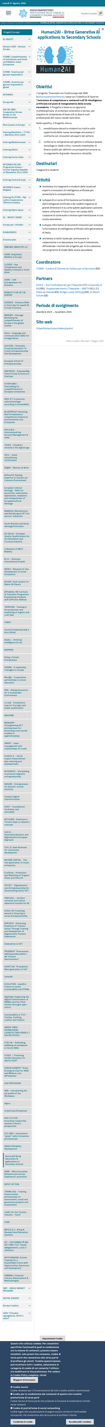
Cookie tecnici (20, 1387)
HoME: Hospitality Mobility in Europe (13, 256)
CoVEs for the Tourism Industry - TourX (15, 1213)
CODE (7, 1222)
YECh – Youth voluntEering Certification (10, 457)
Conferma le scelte (23, 1422)
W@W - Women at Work (16, 467)
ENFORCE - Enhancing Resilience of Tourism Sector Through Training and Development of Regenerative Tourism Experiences (16, 930)
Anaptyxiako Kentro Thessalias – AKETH (68, 288)
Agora (7, 1103)
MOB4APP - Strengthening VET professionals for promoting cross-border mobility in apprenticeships (16, 729)
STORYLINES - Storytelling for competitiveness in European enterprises (14, 387)
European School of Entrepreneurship (13, 362)
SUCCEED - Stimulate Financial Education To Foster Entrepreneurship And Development (16, 349)
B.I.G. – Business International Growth (14, 560)
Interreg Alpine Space (13, 210)
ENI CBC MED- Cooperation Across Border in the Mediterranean (12, 113)
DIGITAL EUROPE (11, 1298)
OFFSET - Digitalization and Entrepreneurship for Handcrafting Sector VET (16, 888)
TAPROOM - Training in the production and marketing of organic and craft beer (16, 610)
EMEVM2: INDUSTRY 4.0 (15, 247)
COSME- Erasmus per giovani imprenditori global (13, 84)
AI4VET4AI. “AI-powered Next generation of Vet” (16, 968)
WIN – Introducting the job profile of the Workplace (15, 1093)
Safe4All (8, 976)
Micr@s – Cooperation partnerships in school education (15, 680)
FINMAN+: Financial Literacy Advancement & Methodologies (16, 1278)
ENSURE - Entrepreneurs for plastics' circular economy (16, 786)
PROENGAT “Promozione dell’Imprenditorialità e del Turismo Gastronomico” (16, 955)
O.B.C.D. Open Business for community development (15, 850)
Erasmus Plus (31, 22)
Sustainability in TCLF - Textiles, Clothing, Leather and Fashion (15, 1017)
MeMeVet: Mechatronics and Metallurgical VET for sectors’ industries (16, 513)
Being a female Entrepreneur (11, 658)
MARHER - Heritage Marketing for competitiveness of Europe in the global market (14, 320)
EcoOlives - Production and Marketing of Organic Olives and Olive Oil (16, 875)
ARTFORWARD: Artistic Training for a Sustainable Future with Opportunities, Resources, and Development (16, 1263)
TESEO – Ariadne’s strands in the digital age (16, 446)
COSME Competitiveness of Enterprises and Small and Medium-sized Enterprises (15, 60)
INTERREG (8, 94)
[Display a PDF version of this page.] (103, 29)
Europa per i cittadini (13, 224)
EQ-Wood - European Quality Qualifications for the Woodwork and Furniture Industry (16, 537)
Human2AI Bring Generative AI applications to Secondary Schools (14, 1160)
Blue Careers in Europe (14, 124)
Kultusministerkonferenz (50, 97)
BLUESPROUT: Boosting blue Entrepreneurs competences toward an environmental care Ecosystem (16, 417)
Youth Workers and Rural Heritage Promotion (16, 525)
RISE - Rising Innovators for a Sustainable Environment (16, 692)
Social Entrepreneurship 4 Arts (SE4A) (16, 631)
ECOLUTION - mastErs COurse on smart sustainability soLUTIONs (16, 986)
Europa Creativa (11, 1305)
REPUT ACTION (11, 1184)
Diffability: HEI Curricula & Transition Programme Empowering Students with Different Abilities (16, 595)
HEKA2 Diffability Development (12, 1147)
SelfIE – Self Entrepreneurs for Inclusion (13, 282)
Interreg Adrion (10, 149)
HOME (3, 22)
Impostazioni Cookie (52, 1338)
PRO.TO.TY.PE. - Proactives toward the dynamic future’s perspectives (15, 1122)
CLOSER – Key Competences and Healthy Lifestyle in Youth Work (16, 268)
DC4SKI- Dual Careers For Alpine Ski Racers (16, 583)
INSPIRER (8, 649)
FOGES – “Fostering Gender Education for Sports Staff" (14, 1058)
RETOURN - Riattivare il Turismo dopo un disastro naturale (17, 822)
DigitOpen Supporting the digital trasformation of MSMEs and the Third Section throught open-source (16, 1002)
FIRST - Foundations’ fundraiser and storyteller (14, 809)
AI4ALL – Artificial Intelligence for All (13, 641)
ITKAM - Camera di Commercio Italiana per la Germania (65, 268)
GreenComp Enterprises (15, 1110)
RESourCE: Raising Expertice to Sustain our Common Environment (16, 477)
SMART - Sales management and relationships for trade (15, 746)
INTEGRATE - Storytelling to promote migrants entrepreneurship (16, 774)
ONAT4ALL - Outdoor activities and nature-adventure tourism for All (16, 900)
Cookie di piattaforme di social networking (36, 1408)
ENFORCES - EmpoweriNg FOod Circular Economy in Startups (16, 373)
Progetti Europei (15, 22)
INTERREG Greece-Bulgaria (12, 188)
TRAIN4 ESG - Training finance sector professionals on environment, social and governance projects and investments (16, 1198)
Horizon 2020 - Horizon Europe (14, 48)
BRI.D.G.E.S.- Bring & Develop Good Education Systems (16, 1232)
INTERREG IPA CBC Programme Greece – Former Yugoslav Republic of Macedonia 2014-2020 (15, 168)
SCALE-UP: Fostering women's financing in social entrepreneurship (15, 913)
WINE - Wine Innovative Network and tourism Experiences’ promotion (15, 1174)
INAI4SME (9, 715)
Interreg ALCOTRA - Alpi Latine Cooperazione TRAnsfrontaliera (14, 200)
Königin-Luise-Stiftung (72, 292)
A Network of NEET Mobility (13, 550)
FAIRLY (7, 622)
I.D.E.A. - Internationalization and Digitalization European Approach (16, 836)
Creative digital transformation (12, 798)
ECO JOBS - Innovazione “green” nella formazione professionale (16, 1136)
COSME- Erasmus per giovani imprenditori (13, 73)
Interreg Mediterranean (14, 142)
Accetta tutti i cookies (80, 1422)
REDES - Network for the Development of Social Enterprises (16, 571)
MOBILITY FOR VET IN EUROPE (14, 294)
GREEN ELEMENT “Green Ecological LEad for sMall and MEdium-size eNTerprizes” (16, 1071)
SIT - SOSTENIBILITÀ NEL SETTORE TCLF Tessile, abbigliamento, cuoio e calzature (16, 1246)
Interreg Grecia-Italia (13, 157)
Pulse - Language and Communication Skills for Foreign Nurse (16, 335)
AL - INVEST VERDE (12, 217)
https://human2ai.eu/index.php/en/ (54, 328)
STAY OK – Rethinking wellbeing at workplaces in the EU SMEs (15, 1045)
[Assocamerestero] (44, 13)
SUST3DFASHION (12, 1083)
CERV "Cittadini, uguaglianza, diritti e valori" (13, 1315)
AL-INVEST (8, 39)
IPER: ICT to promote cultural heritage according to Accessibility (16, 401)
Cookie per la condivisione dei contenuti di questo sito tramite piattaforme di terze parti (46, 1395)
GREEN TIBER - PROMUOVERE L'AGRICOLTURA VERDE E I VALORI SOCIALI (17, 1031)
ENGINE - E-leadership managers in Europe (15, 668)
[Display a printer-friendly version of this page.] (99, 29)
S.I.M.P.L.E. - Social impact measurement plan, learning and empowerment (14, 759)
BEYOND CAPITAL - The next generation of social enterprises (16, 862)
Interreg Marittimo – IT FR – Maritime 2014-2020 (16, 133)
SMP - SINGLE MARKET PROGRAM (14, 1289)
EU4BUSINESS (10, 232)
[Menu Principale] (8, 13)
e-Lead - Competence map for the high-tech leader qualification (15, 705)
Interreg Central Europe (14, 179)
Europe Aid (8, 102)
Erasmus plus (9, 239)
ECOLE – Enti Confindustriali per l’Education (59, 285)
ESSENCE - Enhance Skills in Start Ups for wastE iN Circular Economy (16, 305)
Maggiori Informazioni (24, 1379)
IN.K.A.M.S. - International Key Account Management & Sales (16, 433)
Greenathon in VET (13, 943)
